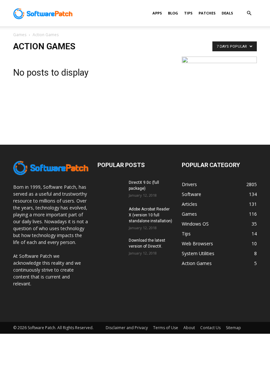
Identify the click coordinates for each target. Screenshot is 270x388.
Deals (227, 13)
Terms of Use (165, 327)
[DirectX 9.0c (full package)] (110, 189)
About (189, 327)
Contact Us (210, 327)
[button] (249, 13)
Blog (173, 13)
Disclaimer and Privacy (127, 327)
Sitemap (233, 327)
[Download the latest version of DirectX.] (110, 246)
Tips (188, 13)
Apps (157, 13)
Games (19, 34)
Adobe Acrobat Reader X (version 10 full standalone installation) (150, 215)
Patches (207, 13)
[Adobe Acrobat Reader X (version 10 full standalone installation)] (110, 215)
